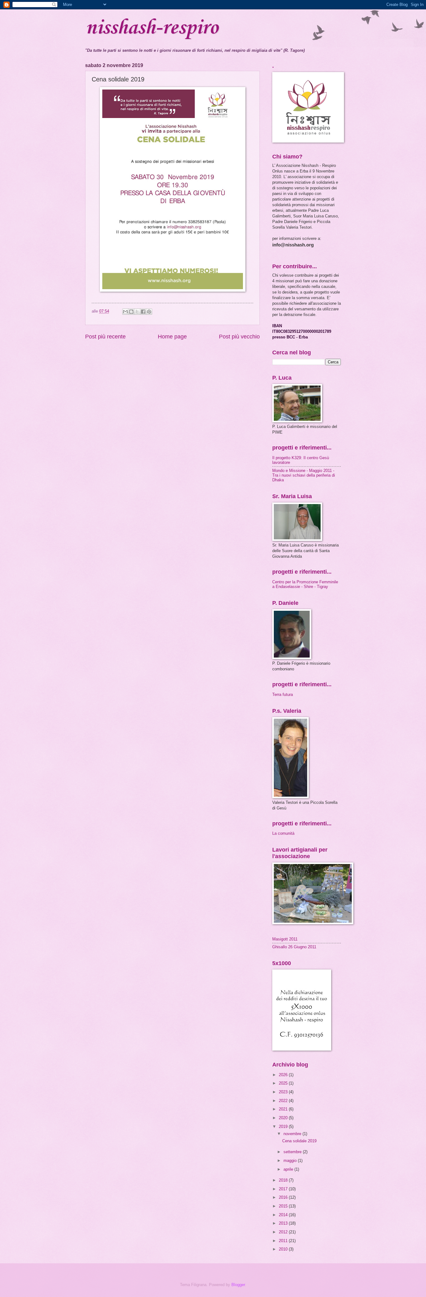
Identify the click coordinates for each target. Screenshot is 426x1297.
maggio (290, 1160)
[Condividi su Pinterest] (149, 311)
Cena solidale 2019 (299, 1141)
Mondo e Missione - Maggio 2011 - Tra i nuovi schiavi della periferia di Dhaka (303, 475)
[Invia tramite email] (125, 311)
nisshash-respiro (151, 28)
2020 (284, 1117)
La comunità (283, 833)
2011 (284, 1240)
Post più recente (105, 336)
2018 (284, 1180)
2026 (284, 1074)
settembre (293, 1151)
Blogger (238, 1284)
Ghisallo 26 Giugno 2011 (294, 947)
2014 (284, 1214)
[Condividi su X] (137, 311)
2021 (284, 1109)
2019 (284, 1126)
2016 (284, 1197)
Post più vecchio (239, 336)
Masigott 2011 (285, 939)
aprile (288, 1169)
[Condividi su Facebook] (143, 311)
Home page (172, 336)
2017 (284, 1189)
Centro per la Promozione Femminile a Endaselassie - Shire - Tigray (305, 584)
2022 (284, 1100)
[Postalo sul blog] (131, 311)
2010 (284, 1249)
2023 (284, 1092)
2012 (284, 1232)
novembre (293, 1133)
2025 (284, 1083)
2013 (284, 1223)
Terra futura (282, 694)
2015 (284, 1206)
